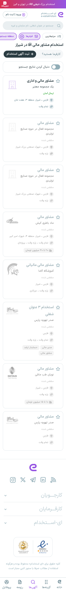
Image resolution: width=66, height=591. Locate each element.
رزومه (19, 587)
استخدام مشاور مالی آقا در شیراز (39, 45)
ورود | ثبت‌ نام (13, 14)
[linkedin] (43, 480)
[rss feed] (53, 480)
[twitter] (23, 480)
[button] (52, 36)
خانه (59, 587)
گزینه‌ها (46, 587)
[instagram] (13, 480)
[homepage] (33, 467)
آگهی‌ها (33, 587)
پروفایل (6, 587)
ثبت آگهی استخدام (18, 54)
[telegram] (33, 480)
